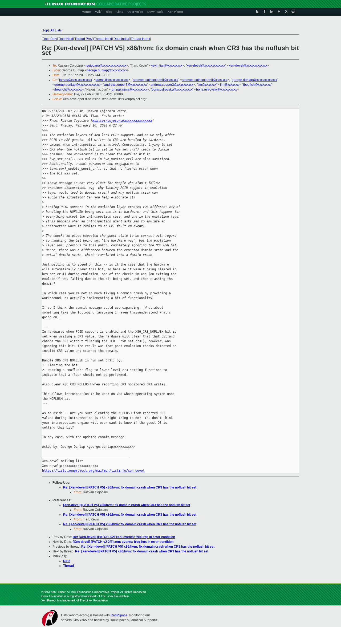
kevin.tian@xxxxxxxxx (166, 65)
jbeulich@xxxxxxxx (257, 85)
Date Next (66, 39)
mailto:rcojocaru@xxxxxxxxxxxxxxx (122, 121)
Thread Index (140, 39)
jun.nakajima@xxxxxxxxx (129, 89)
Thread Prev (83, 39)
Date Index (121, 39)
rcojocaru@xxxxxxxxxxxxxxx (106, 65)
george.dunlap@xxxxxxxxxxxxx (254, 80)
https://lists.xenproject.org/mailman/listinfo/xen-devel (93, 471)
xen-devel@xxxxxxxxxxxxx (206, 65)
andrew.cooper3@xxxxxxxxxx (125, 85)
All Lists (56, 30)
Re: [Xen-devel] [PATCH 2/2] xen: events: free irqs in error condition (124, 537)
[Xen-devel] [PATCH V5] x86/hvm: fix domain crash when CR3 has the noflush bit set (126, 505)
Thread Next (103, 39)
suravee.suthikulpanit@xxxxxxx (155, 80)
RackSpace (119, 615)
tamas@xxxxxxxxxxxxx (75, 80)
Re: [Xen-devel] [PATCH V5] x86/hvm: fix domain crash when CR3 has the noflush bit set (129, 487)
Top (45, 30)
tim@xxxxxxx (207, 85)
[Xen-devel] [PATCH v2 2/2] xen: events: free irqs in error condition (123, 542)
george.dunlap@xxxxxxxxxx (107, 70)
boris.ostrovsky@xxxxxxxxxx (172, 89)
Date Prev (50, 39)
